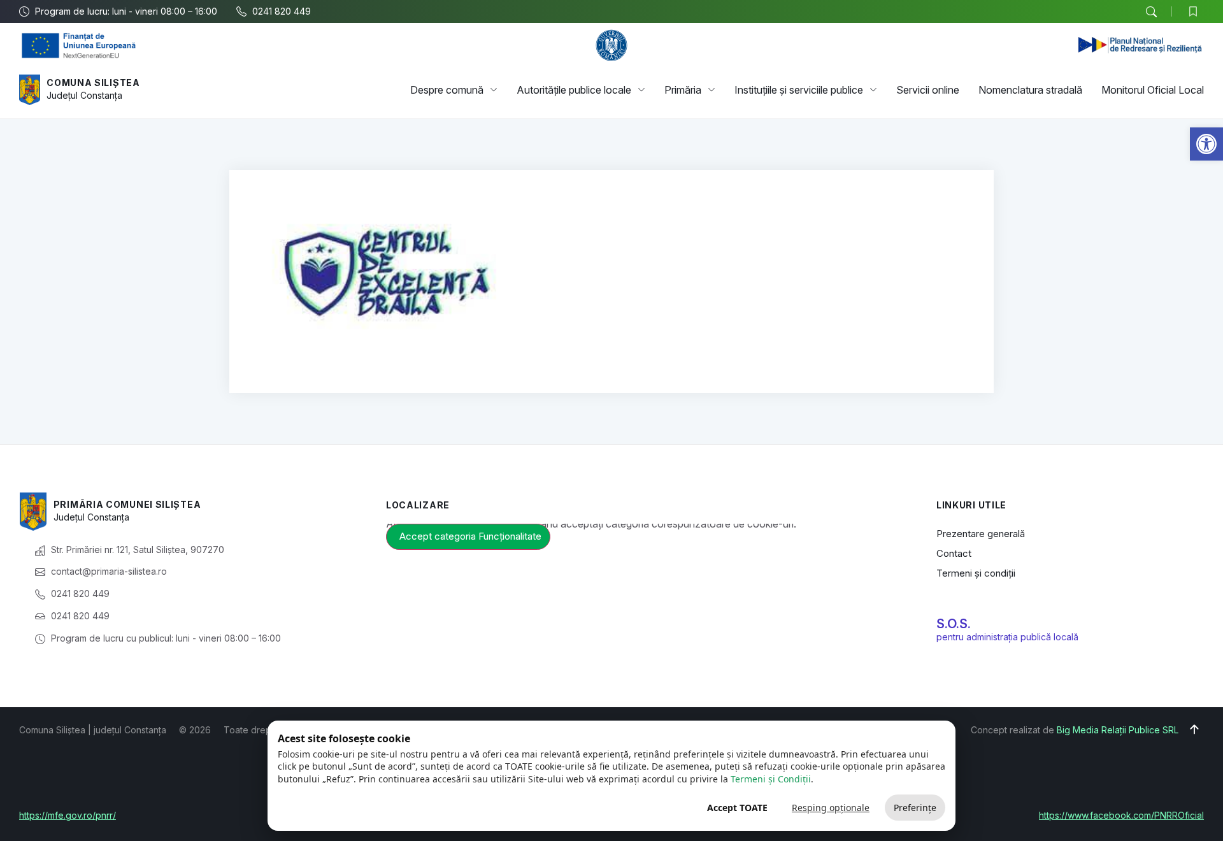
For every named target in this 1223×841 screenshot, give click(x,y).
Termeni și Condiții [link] (771, 779)
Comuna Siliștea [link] (93, 82)
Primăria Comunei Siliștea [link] (127, 504)
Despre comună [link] (446, 89)
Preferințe (915, 807)
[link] (1206, 144)
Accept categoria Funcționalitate (470, 536)
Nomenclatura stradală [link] (1030, 89)
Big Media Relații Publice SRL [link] (1117, 729)
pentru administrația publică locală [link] (1007, 636)
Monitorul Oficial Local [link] (1152, 89)
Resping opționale (830, 807)
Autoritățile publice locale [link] (574, 89)
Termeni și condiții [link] (975, 573)
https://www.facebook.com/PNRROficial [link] (1121, 815)
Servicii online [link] (927, 89)
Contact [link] (953, 553)
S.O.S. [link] (953, 623)
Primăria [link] (682, 89)
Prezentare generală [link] (980, 534)
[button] (1151, 12)
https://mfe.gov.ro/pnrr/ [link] (67, 815)
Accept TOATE (737, 807)
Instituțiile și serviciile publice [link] (798, 89)
